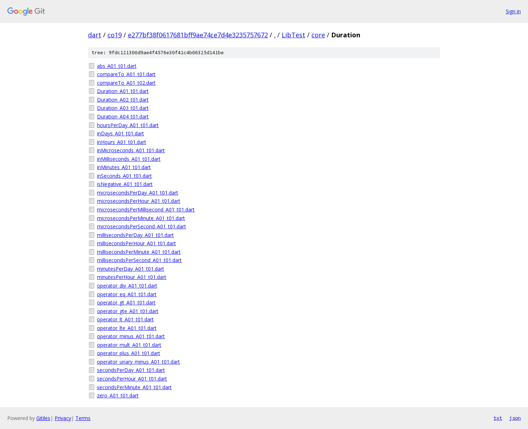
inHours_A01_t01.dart (121, 142)
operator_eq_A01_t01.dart (127, 294)
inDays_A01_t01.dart (120, 133)
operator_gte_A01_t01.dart (127, 311)
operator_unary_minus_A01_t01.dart (138, 361)
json (515, 418)
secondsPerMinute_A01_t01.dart (134, 387)
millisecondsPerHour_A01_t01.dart (136, 243)
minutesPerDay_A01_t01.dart (130, 268)
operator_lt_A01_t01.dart (125, 319)
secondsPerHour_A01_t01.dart (132, 378)
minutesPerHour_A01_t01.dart (131, 277)
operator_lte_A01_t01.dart (127, 328)
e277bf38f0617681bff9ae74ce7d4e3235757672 (198, 35)
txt (498, 418)
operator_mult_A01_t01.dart (129, 344)
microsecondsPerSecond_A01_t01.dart (141, 226)
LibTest (293, 35)
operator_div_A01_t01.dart (127, 285)
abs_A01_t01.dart (116, 65)
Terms (83, 418)
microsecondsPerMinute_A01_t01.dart (141, 218)
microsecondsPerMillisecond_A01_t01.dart (146, 209)
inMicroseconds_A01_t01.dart (131, 150)
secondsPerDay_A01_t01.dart (131, 370)
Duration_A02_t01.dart (123, 99)
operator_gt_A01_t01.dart (126, 302)
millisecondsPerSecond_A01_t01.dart (139, 260)
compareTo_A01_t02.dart (126, 82)
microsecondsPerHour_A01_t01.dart (138, 200)
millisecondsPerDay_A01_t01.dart (135, 235)
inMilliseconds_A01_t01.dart (129, 158)
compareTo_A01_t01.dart (126, 74)
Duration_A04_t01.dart (123, 116)
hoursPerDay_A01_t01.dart (128, 125)
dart (94, 35)
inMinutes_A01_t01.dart (124, 167)
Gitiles (43, 418)
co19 (114, 35)
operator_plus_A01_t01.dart (128, 353)
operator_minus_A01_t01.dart (131, 336)
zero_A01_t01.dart (118, 395)
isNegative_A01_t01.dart (125, 184)
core (318, 35)
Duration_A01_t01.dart (123, 91)
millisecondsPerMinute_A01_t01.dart (139, 251)
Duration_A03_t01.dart (123, 107)
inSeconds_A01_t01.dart (124, 175)
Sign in (513, 11)
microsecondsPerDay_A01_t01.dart (137, 192)
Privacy (63, 418)
